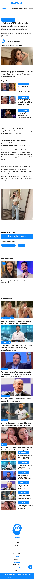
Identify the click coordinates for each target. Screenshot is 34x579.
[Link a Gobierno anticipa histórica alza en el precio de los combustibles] (17, 387)
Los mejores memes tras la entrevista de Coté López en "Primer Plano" (16, 322)
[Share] (30, 567)
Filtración (23, 110)
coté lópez (29, 8)
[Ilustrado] (17, 3)
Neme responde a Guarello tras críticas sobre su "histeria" (25, 102)
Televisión (6, 342)
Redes (4, 444)
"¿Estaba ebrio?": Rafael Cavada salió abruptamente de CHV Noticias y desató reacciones (16, 347)
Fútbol (4, 369)
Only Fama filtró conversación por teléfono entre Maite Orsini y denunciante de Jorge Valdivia (25, 117)
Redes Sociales (8, 20)
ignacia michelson (8, 245)
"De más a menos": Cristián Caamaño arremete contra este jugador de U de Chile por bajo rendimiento (16, 374)
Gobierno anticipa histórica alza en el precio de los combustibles (16, 400)
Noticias (17, 540)
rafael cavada (21, 8)
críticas (21, 245)
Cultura (17, 548)
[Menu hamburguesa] (2, 3)
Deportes (17, 545)
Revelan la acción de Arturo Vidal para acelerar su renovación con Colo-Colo (16, 424)
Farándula (23, 84)
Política (17, 542)
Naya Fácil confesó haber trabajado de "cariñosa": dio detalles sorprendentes (16, 448)
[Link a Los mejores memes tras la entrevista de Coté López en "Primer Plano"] (17, 309)
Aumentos (5, 396)
